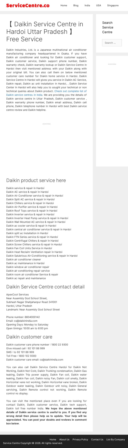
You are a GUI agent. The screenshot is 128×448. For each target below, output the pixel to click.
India (87, 5)
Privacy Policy (80, 439)
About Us (64, 439)
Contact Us (97, 439)
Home (64, 5)
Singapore (113, 5)
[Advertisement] (46, 147)
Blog (75, 5)
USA (98, 5)
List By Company (115, 439)
